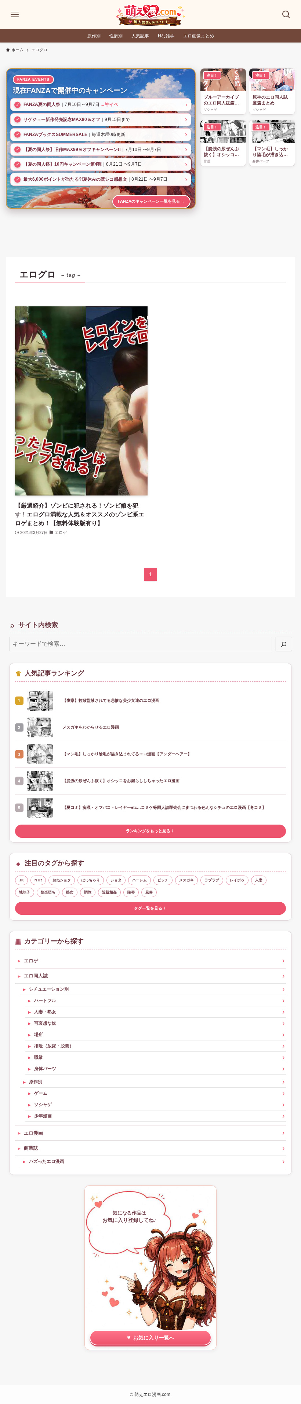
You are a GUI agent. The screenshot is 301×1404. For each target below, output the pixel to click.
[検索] (284, 644)
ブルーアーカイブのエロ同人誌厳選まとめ (221, 101)
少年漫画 (43, 1116)
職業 (38, 1057)
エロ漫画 (33, 1133)
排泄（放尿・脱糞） (54, 1046)
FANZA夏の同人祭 (41, 104)
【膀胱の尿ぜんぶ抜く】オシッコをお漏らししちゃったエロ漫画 (221, 152)
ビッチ (162, 880)
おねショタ (61, 880)
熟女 (69, 892)
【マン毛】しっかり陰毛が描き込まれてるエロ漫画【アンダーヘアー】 (270, 152)
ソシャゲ (43, 1104)
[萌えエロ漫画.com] (150, 14)
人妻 (258, 880)
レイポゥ (237, 880)
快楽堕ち (48, 892)
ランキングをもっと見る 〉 (150, 831)
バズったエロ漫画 (46, 1161)
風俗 (149, 892)
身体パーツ (45, 1068)
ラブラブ (211, 880)
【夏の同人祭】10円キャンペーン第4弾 (62, 164)
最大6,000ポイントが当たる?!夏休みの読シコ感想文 (75, 179)
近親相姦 (109, 892)
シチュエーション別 (49, 989)
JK (21, 880)
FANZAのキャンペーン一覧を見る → (151, 201)
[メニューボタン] (14, 14)
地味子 (24, 892)
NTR (38, 880)
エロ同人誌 (36, 976)
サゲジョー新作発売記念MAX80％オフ (61, 119)
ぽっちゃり (90, 880)
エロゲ (31, 960)
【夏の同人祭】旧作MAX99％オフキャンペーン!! (72, 149)
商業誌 (31, 1148)
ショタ (116, 880)
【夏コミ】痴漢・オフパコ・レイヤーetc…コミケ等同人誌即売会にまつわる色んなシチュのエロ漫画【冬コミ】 (164, 807)
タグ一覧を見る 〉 (150, 908)
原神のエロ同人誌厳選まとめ (270, 100)
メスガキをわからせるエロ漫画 (90, 727)
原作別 (35, 1081)
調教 (87, 892)
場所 (38, 1034)
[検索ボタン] (286, 14)
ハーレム (139, 880)
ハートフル (45, 1000)
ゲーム (40, 1093)
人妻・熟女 (45, 1011)
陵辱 (131, 892)
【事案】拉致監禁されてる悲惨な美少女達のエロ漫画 (110, 700)
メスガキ (186, 880)
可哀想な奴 (45, 1023)
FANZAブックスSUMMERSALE (55, 134)
